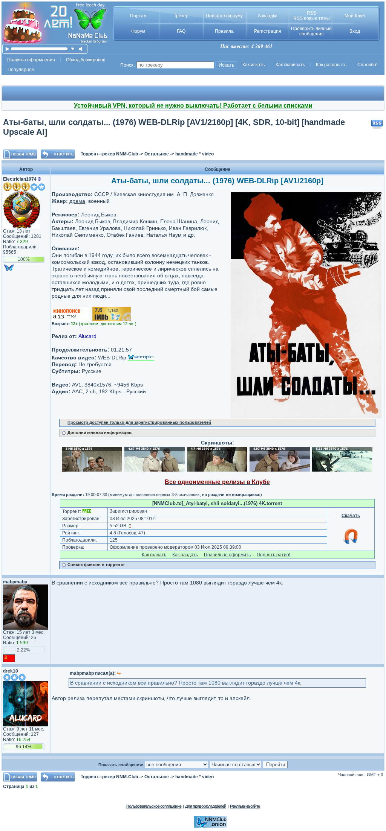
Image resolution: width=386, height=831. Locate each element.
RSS (311, 13)
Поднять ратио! (273, 554)
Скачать (351, 515)
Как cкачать (154, 554)
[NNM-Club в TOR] (210, 826)
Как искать (253, 64)
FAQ (181, 31)
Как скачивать (290, 64)
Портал (138, 15)
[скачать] (73, 48)
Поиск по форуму (224, 15)
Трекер (181, 15)
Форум (138, 31)
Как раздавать (331, 64)
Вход (354, 31)
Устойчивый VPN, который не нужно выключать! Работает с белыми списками (193, 105)
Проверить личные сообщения (311, 31)
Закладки (267, 15)
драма (77, 201)
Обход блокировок (85, 59)
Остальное (156, 154)
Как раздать (185, 554)
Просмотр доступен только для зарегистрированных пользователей (139, 422)
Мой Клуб (355, 15)
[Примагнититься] (351, 544)
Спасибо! (367, 64)
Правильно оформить (227, 554)
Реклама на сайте (245, 806)
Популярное (21, 69)
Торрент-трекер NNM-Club (109, 154)
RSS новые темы (311, 18)
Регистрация (267, 31)
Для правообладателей (205, 806)
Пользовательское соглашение (153, 806)
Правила (224, 31)
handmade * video (194, 154)
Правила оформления (31, 59)
